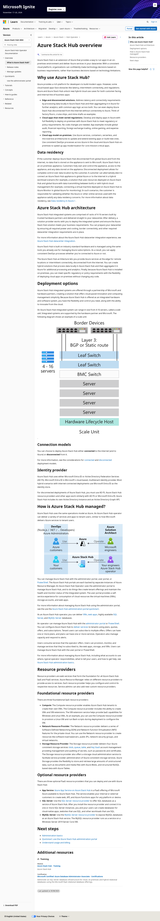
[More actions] (120, 37)
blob (71, 747)
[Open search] (147, 22)
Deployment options (138, 48)
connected (89, 460)
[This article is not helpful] (153, 69)
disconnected (105, 460)
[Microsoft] (4, 22)
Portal (129, 28)
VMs (85, 614)
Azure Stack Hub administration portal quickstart (75, 609)
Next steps (134, 60)
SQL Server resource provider (76, 800)
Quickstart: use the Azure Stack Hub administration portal (69, 839)
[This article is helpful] (150, 69)
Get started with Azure (146, 28)
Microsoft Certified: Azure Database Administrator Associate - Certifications (70, 876)
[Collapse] (31, 35)
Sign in (154, 22)
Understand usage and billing (56, 842)
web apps (92, 614)
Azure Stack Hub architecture (142, 45)
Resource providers (138, 57)
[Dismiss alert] (155, 5)
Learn (40, 37)
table (83, 747)
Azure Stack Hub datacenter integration (56, 241)
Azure (48, 37)
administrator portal (95, 623)
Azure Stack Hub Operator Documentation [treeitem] (16, 52)
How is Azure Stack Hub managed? (140, 53)
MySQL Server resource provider (79, 814)
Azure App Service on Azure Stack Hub (72, 790)
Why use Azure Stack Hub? (141, 42)
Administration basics (52, 835)
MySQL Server (55, 618)
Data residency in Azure (62, 200)
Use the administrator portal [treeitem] (19, 81)
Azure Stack (58, 37)
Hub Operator (72, 37)
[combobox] (17, 40)
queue (77, 747)
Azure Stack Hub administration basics (55, 662)
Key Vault (95, 747)
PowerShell (42, 582)
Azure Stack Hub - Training (48, 866)
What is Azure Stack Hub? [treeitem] (18, 62)
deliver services (81, 627)
